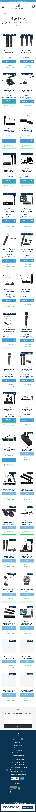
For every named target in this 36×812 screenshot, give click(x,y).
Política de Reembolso (18, 755)
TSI (9, 248)
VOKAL (9, 447)
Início (7, 21)
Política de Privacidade (18, 750)
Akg (27, 328)
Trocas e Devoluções (18, 753)
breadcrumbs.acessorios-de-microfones (17, 22)
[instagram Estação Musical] (14, 739)
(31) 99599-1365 (19, 762)
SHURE (9, 655)
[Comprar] (14, 61)
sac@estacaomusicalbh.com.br (19, 767)
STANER (27, 367)
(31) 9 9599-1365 (19, 765)
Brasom (27, 168)
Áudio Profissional (15, 21)
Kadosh (9, 128)
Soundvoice (9, 88)
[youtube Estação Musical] (22, 739)
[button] (9, 66)
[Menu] (3, 6)
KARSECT (26, 128)
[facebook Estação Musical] (18, 739)
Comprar (7, 61)
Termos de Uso (18, 748)
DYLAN (9, 288)
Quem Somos (18, 745)
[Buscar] (32, 13)
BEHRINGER (9, 49)
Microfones (25, 21)
